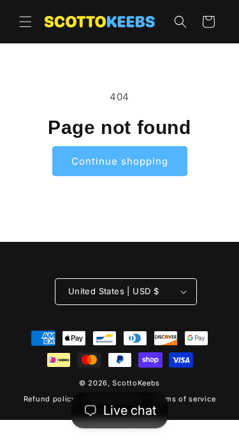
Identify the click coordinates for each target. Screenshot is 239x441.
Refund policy (50, 398)
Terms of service (184, 398)
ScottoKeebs (136, 382)
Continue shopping (119, 161)
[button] (25, 22)
